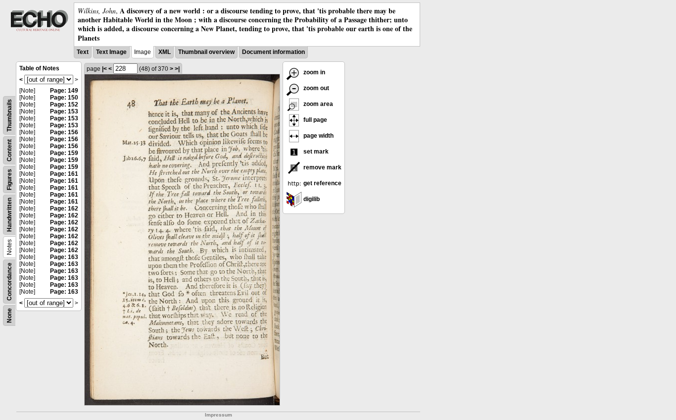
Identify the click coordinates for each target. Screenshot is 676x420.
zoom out (315, 88)
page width (318, 135)
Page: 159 (64, 153)
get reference (321, 183)
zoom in (313, 72)
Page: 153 (64, 111)
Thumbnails (9, 115)
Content (9, 150)
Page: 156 (64, 132)
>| (177, 68)
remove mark (321, 167)
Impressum (218, 415)
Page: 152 (64, 104)
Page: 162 (64, 208)
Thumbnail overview (206, 52)
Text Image (111, 52)
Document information (273, 52)
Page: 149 (64, 90)
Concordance (9, 281)
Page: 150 (64, 97)
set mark (315, 151)
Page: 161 (64, 173)
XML (164, 52)
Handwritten (9, 215)
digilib (311, 199)
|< (104, 68)
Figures (9, 179)
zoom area (317, 104)
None (9, 315)
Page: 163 (64, 257)
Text (83, 52)
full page (314, 119)
